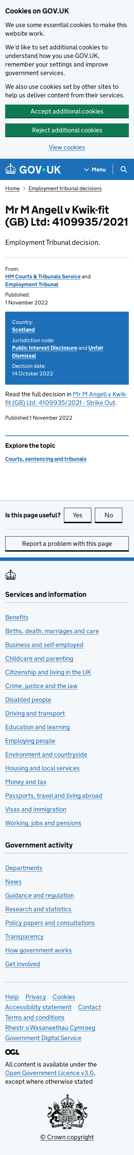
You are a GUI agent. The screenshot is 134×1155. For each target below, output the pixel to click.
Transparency (24, 936)
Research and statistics (38, 909)
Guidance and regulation (39, 895)
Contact (89, 1007)
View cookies (67, 147)
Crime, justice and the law (41, 686)
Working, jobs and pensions (43, 823)
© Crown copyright (67, 1137)
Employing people (30, 741)
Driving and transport (35, 713)
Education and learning (37, 727)
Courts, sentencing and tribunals (46, 459)
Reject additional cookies (67, 130)
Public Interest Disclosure (44, 348)
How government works (38, 950)
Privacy (35, 997)
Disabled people (28, 699)
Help (12, 997)
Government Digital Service (43, 1038)
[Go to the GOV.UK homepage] (33, 169)
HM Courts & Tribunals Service (43, 276)
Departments (24, 868)
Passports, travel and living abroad (53, 795)
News (13, 882)
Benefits (17, 617)
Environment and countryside (46, 754)
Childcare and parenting (39, 658)
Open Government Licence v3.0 (49, 1073)
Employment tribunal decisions (65, 188)
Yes (82, 515)
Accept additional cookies (67, 111)
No (113, 515)
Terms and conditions (35, 1017)
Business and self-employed (44, 645)
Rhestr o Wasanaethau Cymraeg (50, 1028)
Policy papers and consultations (50, 923)
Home (12, 188)
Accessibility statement (38, 1007)
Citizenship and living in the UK (48, 672)
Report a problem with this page (67, 544)
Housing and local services (42, 768)
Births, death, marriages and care (52, 631)
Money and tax (25, 782)
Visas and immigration (35, 809)
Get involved (22, 964)
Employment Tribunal (31, 284)
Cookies (64, 997)
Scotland (23, 329)
